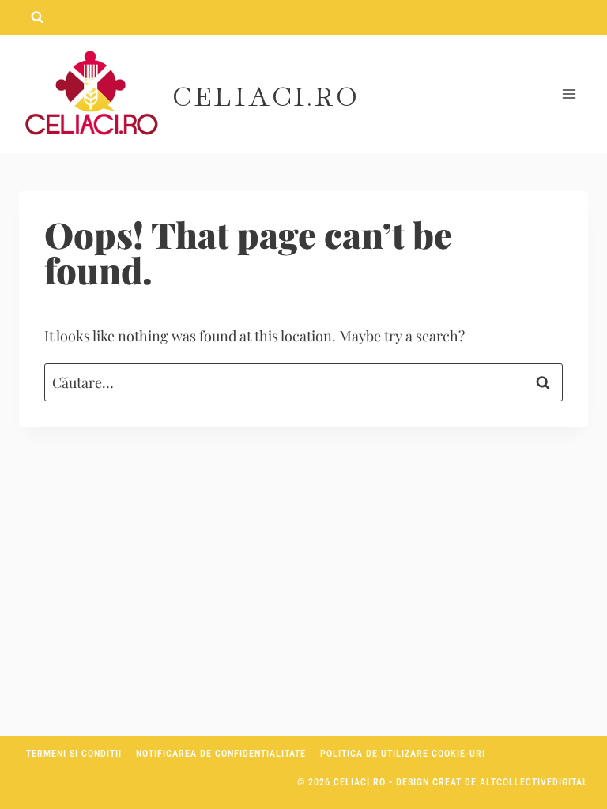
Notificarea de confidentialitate (221, 753)
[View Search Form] (37, 17)
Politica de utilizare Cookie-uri (402, 753)
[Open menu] (568, 94)
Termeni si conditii (74, 753)
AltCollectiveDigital (534, 782)
